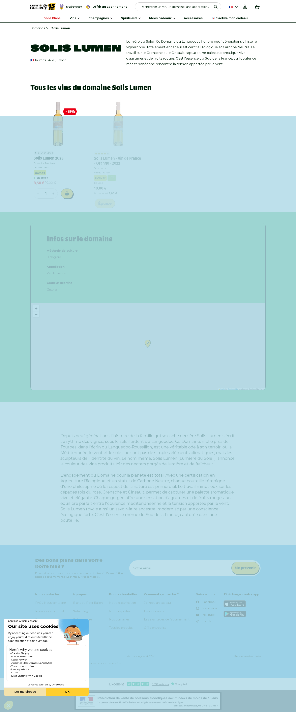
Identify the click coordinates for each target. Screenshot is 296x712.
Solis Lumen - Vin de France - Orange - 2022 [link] (117, 161)
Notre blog (80, 611)
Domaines (37, 28)
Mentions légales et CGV (140, 656)
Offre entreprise (155, 628)
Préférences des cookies (247, 656)
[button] (178, 6)
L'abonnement (154, 611)
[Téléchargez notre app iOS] (242, 603)
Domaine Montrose (45, 163)
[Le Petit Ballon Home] (43, 7)
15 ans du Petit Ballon (88, 603)
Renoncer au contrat (49, 611)
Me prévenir (245, 568)
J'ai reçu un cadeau (157, 603)
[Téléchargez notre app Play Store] (242, 614)
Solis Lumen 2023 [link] (48, 158)
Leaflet (222, 389)
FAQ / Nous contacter (50, 603)
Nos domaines (119, 619)
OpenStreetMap (233, 389)
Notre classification (122, 603)
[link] (58, 124)
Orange (52, 289)
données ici (93, 576)
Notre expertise (120, 611)
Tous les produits (120, 628)
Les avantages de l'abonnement (166, 619)
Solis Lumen (101, 168)
